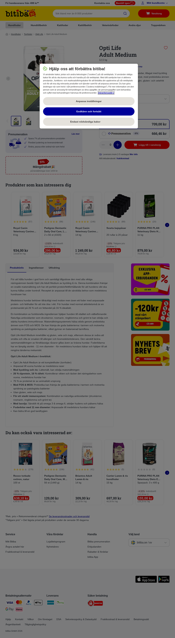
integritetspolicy (106, 93)
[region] (89, 96)
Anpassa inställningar (89, 101)
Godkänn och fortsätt (88, 111)
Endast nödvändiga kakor (88, 121)
